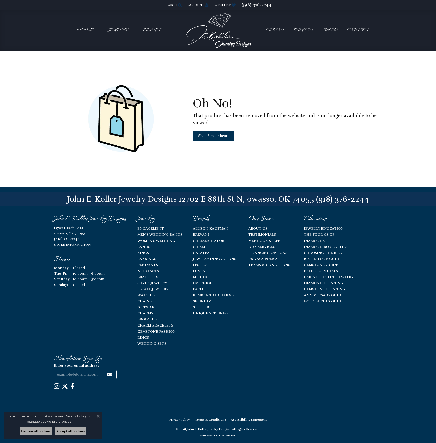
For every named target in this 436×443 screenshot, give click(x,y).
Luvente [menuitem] (201, 271)
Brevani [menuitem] (201, 234)
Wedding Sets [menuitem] (151, 343)
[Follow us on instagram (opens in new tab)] (56, 386)
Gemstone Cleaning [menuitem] (324, 289)
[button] (173, 5)
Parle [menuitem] (198, 289)
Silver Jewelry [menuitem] (152, 283)
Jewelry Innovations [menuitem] (214, 258)
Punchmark (227, 435)
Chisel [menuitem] (199, 246)
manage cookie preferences (49, 421)
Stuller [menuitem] (201, 307)
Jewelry (118, 30)
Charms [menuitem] (145, 313)
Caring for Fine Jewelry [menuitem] (329, 277)
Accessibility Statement (249, 419)
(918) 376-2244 (342, 199)
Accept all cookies (70, 431)
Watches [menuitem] (146, 295)
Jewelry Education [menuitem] (324, 228)
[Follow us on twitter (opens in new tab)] (65, 386)
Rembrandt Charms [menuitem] (213, 295)
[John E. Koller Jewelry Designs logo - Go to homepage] (218, 30)
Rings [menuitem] (143, 252)
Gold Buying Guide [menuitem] (323, 301)
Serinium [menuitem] (202, 301)
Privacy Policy (263, 258)
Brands (152, 30)
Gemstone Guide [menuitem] (321, 264)
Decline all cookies (36, 431)
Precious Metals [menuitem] (321, 271)
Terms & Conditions (269, 264)
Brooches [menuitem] (147, 319)
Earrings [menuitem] (146, 258)
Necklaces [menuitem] (148, 271)
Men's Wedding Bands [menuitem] (159, 234)
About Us (257, 228)
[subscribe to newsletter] (109, 374)
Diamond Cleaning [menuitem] (323, 283)
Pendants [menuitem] (147, 264)
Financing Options (267, 252)
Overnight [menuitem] (204, 283)
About (330, 30)
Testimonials (262, 234)
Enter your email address (76, 365)
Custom (275, 30)
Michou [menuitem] (201, 277)
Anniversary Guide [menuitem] (323, 295)
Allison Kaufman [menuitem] (210, 228)
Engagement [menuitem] (150, 228)
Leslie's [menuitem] (200, 264)
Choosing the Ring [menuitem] (323, 252)
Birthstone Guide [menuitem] (322, 258)
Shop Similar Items (213, 136)
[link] (256, 5)
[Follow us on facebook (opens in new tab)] (72, 386)
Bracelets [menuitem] (147, 277)
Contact (357, 30)
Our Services (261, 246)
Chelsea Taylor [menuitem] (208, 240)
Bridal (85, 30)
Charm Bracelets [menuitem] (155, 325)
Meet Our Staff (264, 240)
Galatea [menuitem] (201, 252)
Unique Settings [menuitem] (210, 313)
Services (303, 30)
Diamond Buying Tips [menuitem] (325, 246)
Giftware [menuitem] (147, 307)
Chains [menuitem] (144, 301)
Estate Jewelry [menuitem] (152, 289)
